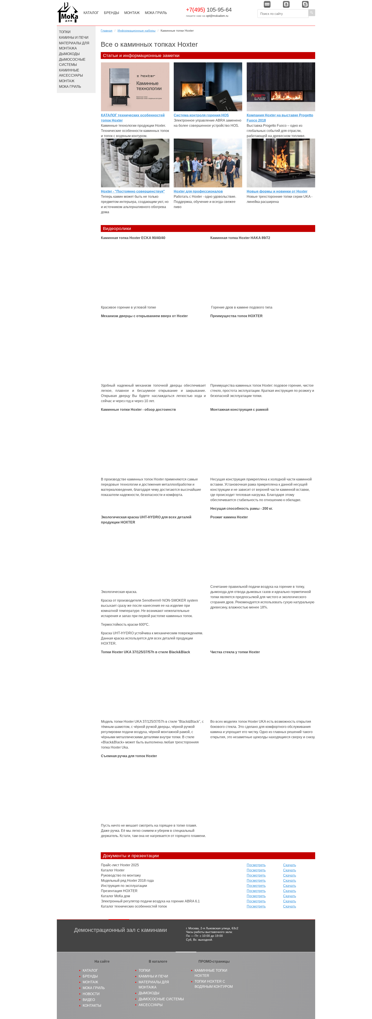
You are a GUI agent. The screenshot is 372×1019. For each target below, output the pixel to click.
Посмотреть (256, 865)
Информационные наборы (136, 30)
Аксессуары (151, 1005)
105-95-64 (209, 9)
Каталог (91, 13)
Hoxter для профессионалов (198, 191)
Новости (91, 994)
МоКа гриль (94, 988)
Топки (65, 32)
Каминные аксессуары (71, 72)
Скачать (289, 865)
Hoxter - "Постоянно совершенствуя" (133, 191)
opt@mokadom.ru (217, 15)
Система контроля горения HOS (201, 115)
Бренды (111, 13)
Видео (89, 1000)
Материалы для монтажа (74, 45)
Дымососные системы (72, 62)
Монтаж (132, 13)
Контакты (92, 1005)
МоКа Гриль (156, 13)
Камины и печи (73, 37)
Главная (106, 30)
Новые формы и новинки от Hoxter (277, 191)
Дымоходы (69, 54)
